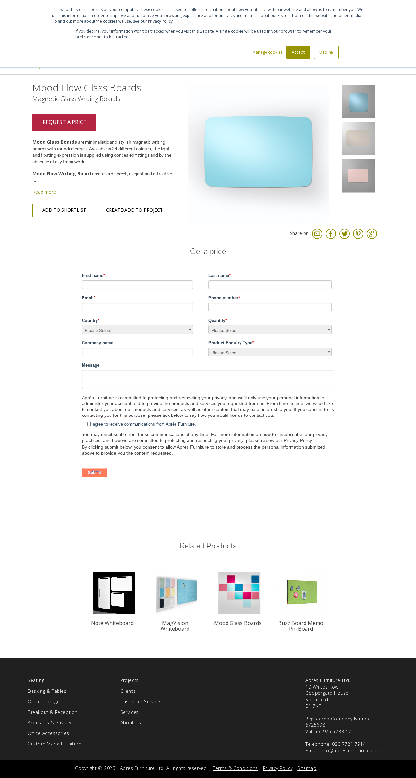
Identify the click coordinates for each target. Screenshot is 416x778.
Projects (129, 680)
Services (129, 712)
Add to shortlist (64, 210)
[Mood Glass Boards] (239, 593)
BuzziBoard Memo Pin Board (300, 625)
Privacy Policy (277, 768)
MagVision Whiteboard (175, 625)
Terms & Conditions (235, 768)
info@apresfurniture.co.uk (349, 750)
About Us (130, 722)
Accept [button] (298, 52)
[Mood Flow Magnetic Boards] (358, 138)
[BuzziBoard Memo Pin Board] (302, 593)
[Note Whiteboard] (113, 593)
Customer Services (141, 701)
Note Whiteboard (112, 622)
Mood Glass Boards (238, 622)
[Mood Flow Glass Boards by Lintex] (358, 175)
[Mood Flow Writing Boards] (358, 101)
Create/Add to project (134, 210)
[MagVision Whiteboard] (177, 593)
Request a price (64, 121)
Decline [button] (326, 52)
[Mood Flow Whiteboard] (258, 153)
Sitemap (306, 768)
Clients (128, 691)
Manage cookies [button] (267, 52)
